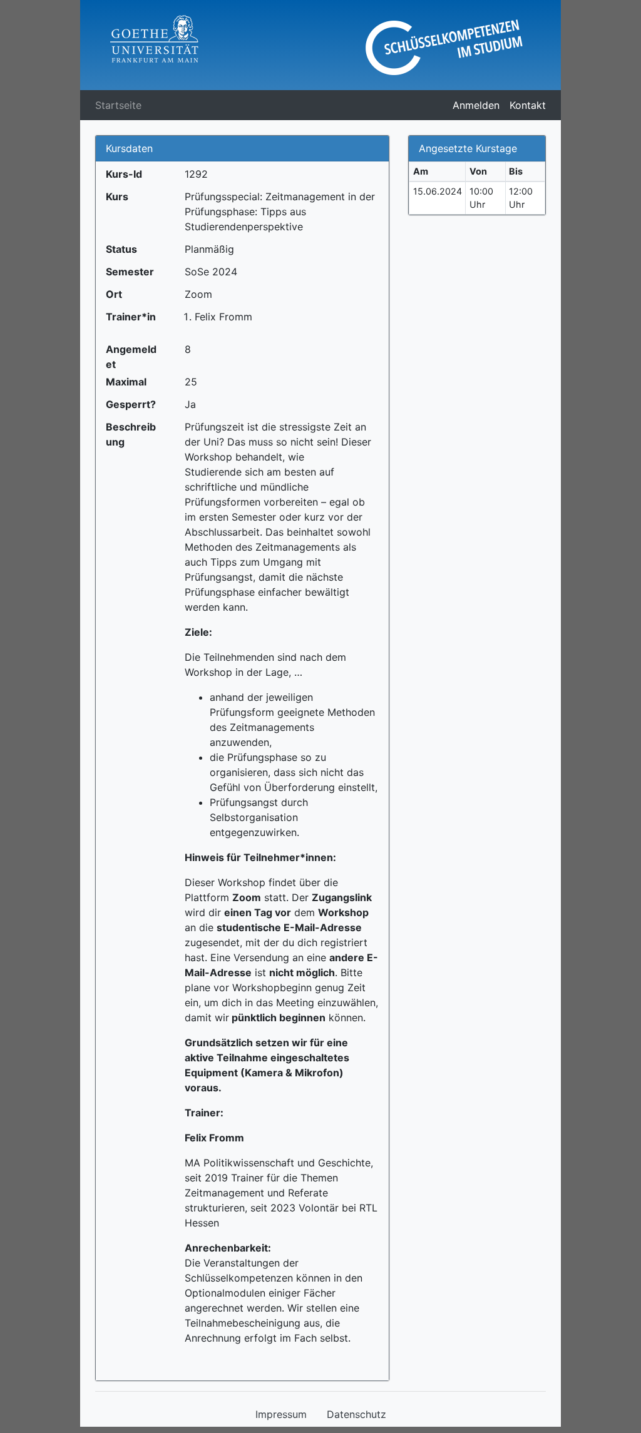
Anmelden (476, 105)
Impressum (281, 1414)
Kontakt (528, 105)
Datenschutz (356, 1414)
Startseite (118, 105)
